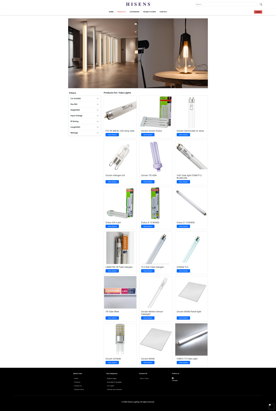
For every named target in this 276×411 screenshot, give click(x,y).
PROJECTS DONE (149, 12)
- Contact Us (77, 386)
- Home (75, 378)
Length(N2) (75, 127)
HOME (111, 12)
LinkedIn (175, 380)
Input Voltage (76, 115)
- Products (76, 382)
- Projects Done (78, 389)
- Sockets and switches (114, 389)
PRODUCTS (121, 12)
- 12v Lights (110, 386)
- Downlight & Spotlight (114, 382)
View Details (112, 135)
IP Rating (74, 121)
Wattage (74, 133)
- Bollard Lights (111, 378)
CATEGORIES (134, 12)
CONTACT (163, 12)
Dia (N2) (74, 104)
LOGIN (258, 12)
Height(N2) (75, 110)
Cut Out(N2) (76, 98)
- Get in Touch (144, 378)
